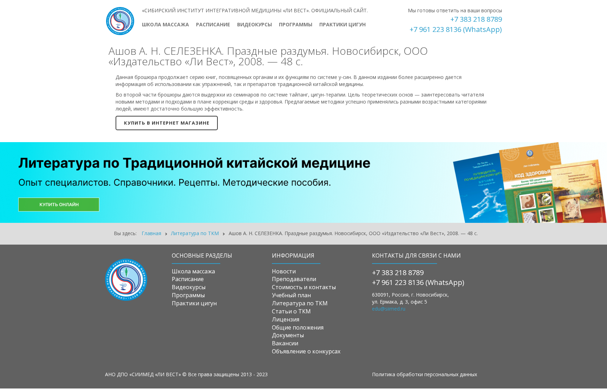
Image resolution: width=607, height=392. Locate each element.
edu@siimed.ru (388, 308)
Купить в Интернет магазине (166, 123)
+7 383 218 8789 (476, 19)
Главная (151, 233)
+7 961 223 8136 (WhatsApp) (456, 29)
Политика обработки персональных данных (424, 374)
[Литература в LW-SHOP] (303, 182)
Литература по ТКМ (195, 233)
